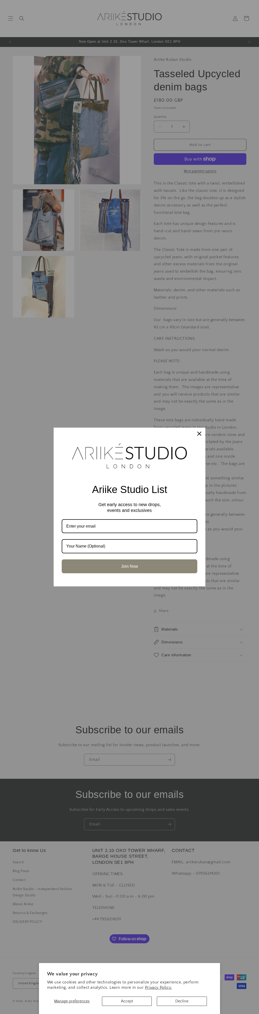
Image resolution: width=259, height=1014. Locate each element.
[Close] (199, 434)
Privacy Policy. (158, 987)
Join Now (129, 566)
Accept (127, 1001)
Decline (181, 1001)
